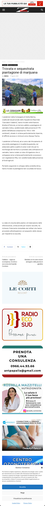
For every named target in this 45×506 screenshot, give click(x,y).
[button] (42, 468)
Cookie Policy (16, 503)
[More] (30, 247)
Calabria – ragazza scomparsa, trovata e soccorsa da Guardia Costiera (9, 263)
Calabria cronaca (19, 62)
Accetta (22, 487)
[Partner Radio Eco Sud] (22, 325)
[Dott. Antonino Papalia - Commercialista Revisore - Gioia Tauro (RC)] (22, 361)
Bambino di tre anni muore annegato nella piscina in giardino (34, 262)
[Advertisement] (22, 36)
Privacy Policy (27, 503)
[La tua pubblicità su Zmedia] (22, 3)
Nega (22, 493)
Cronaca (10, 62)
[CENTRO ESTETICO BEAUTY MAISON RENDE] (22, 435)
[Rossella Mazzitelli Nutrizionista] (22, 398)
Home (4, 62)
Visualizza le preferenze (22, 498)
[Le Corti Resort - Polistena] (22, 288)
